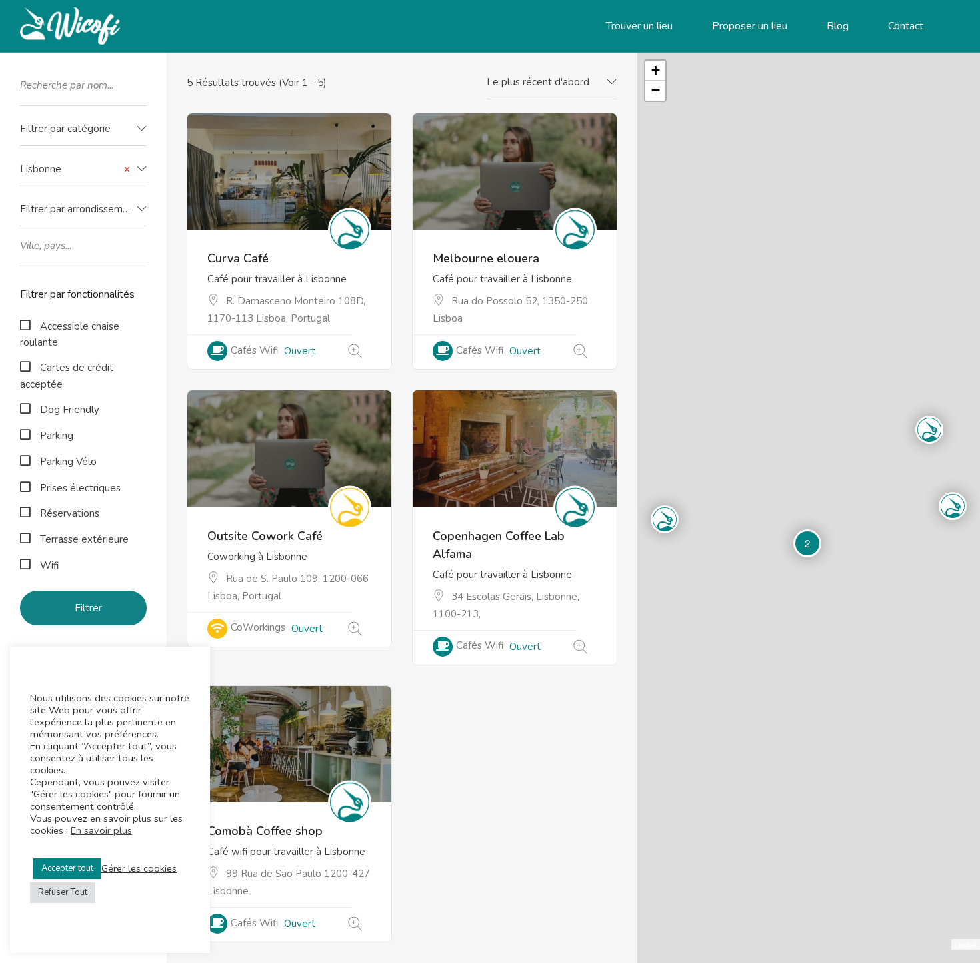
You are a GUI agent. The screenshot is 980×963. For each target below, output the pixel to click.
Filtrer (88, 608)
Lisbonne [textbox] (75, 169)
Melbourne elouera (486, 258)
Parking (56, 435)
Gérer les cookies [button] (139, 868)
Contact (905, 26)
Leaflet (966, 944)
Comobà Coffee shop (265, 831)
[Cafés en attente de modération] (355, 351)
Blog (838, 26)
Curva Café (238, 258)
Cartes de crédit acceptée (66, 376)
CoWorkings (258, 627)
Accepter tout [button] (67, 868)
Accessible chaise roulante (69, 335)
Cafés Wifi (254, 350)
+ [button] (655, 70)
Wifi (49, 565)
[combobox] (83, 129)
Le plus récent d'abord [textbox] (538, 82)
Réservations (69, 513)
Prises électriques (80, 488)
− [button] (655, 90)
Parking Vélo (68, 461)
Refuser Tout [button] (62, 892)
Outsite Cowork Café (265, 536)
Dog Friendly (69, 409)
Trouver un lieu (639, 26)
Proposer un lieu (749, 26)
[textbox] (83, 129)
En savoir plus (101, 830)
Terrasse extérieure (84, 539)
